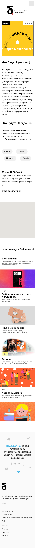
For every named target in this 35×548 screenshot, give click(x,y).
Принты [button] (10, 158)
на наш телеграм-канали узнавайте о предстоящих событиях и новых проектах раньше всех (17, 452)
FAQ (3, 521)
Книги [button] (7, 151)
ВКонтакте (5, 532)
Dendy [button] (26, 158)
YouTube (5, 535)
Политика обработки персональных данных (17, 518)
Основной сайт (7, 514)
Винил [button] (22, 151)
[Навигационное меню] (31, 3)
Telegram (5, 529)
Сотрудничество (7, 511)
